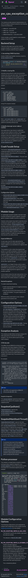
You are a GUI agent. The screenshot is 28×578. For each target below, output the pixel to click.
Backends (22, 6)
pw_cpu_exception (14, 6)
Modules (6, 6)
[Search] (21, 2)
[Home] (2, 6)
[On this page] (25, 2)
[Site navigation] (2, 2)
